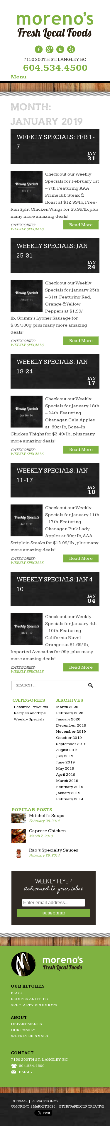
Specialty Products (34, 1005)
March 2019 (67, 780)
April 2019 (65, 774)
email (25, 1072)
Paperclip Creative (87, 1106)
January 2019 (68, 793)
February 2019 (69, 787)
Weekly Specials (27, 229)
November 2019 (71, 731)
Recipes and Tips (30, 713)
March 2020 (67, 707)
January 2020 (68, 719)
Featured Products (31, 707)
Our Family (23, 1030)
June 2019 (65, 762)
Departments (26, 1024)
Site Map (20, 1101)
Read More (81, 225)
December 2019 (71, 725)
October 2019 (69, 737)
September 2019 (71, 743)
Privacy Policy (45, 1101)
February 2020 (69, 713)
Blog (16, 993)
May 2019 (65, 768)
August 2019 (67, 750)
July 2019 (64, 756)
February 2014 (69, 799)
